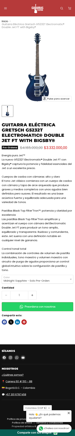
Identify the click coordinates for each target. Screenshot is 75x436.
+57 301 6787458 (16, 394)
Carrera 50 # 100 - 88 (19, 381)
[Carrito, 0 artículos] (69, 8)
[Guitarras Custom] (37, 8)
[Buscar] (61, 8)
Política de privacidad (19, 419)
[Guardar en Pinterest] (24, 322)
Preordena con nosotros (40, 306)
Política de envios (22, 422)
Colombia (36, 408)
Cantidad (8, 287)
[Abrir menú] (5, 8)
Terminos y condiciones (49, 422)
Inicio (5, 21)
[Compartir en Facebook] (4, 322)
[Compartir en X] (11, 322)
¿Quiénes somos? (13, 375)
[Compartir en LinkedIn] (17, 322)
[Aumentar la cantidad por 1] (32, 295)
